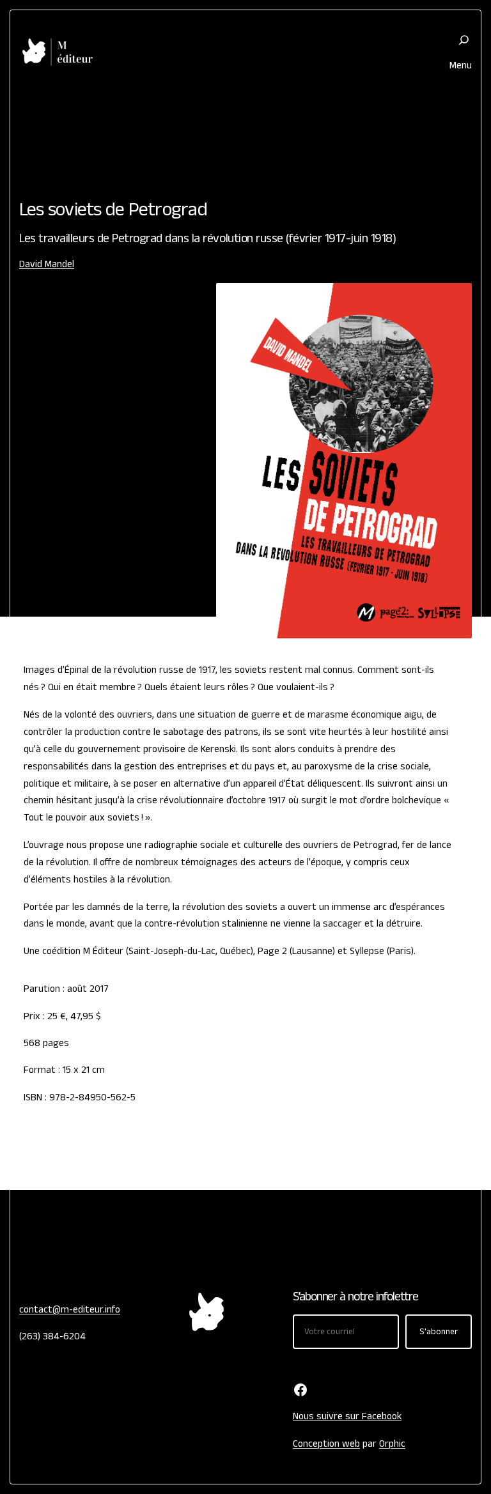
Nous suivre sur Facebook (347, 1416)
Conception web (326, 1443)
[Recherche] (464, 40)
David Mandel (46, 264)
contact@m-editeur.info (69, 1309)
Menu (460, 65)
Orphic (392, 1443)
